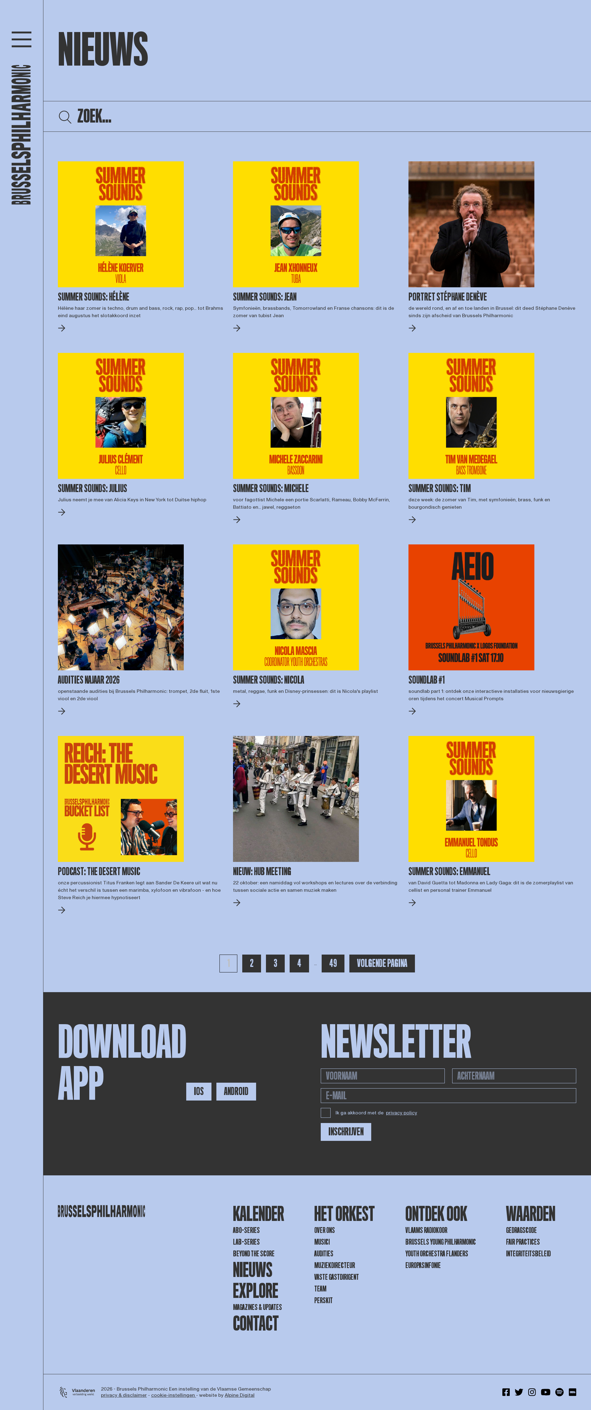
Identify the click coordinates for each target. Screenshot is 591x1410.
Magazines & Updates (257, 1307)
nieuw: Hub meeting (262, 872)
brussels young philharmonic (440, 1242)
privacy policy (401, 1113)
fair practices (523, 1242)
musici (322, 1242)
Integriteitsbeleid (528, 1253)
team (320, 1288)
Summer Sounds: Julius (92, 489)
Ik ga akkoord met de (376, 1112)
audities (323, 1253)
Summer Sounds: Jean (264, 297)
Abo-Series (246, 1230)
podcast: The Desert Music (99, 872)
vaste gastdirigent (336, 1277)
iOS (199, 1091)
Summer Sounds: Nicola (268, 680)
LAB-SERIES (246, 1242)
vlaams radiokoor (426, 1230)
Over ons (324, 1230)
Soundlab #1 (426, 680)
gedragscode (521, 1230)
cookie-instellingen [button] (173, 1395)
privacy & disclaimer (124, 1395)
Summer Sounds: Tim (439, 489)
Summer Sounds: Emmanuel (449, 872)
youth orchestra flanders (436, 1253)
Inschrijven (346, 1132)
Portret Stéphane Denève (447, 297)
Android (236, 1091)
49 (336, 963)
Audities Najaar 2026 (89, 680)
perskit (323, 1300)
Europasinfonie (423, 1265)
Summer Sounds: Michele (271, 489)
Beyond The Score (254, 1253)
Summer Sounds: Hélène (93, 297)
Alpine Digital (240, 1395)
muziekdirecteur (334, 1265)
